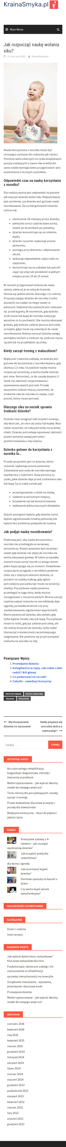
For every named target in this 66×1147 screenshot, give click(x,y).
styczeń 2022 (15, 1118)
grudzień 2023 (16, 1085)
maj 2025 (12, 1035)
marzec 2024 (15, 1074)
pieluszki (24, 698)
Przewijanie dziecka (25, 663)
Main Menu (16, 29)
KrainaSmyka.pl (40, 56)
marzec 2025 (15, 1046)
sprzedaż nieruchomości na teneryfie (30, 976)
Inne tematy (15, 934)
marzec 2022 (15, 1107)
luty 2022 (13, 1113)
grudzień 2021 (16, 1124)
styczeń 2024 (15, 1079)
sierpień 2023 (15, 1096)
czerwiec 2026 (15, 1024)
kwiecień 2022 (15, 1102)
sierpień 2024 (15, 1063)
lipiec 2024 (13, 1068)
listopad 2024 (15, 1057)
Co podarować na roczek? (29, 677)
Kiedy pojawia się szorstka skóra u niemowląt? (51, 726)
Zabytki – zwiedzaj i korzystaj (31, 681)
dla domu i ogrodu (18, 863)
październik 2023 (17, 1091)
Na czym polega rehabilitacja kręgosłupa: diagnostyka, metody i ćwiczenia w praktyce (28, 773)
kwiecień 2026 (15, 1029)
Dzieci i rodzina (34, 693)
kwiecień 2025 (15, 1040)
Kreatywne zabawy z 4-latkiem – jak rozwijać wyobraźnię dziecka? (28, 843)
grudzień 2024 (16, 1051)
